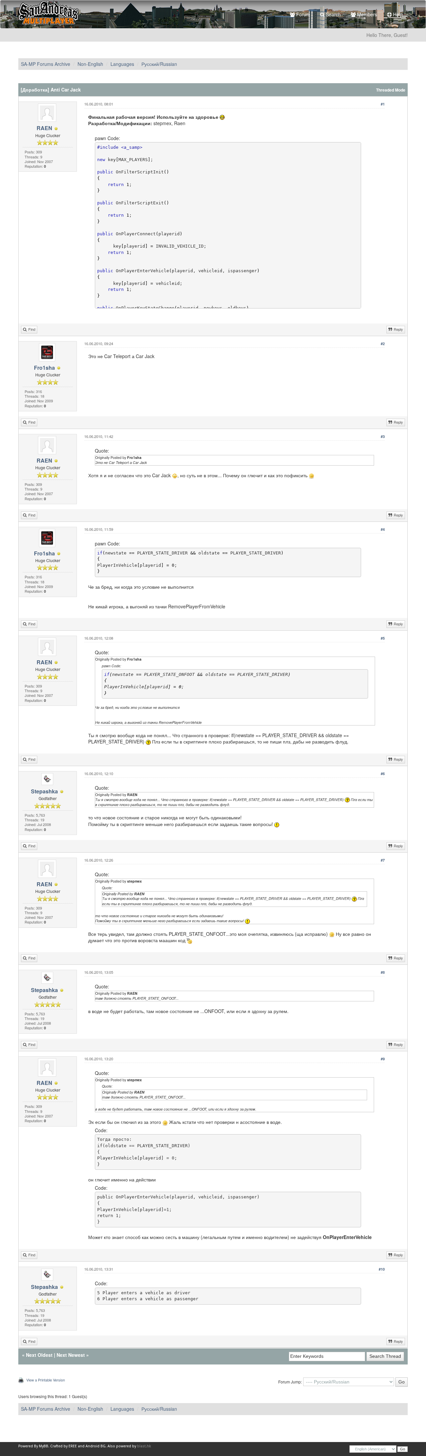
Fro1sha (44, 367)
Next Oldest (39, 1355)
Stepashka (44, 791)
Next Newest (71, 1355)
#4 (383, 529)
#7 (383, 860)
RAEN (44, 128)
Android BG (96, 1446)
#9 (383, 1058)
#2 (383, 343)
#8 (383, 972)
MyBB (43, 1446)
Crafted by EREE (63, 1446)
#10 (382, 1269)
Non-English (90, 64)
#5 (383, 638)
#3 (383, 436)
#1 (383, 104)
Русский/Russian (159, 64)
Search (332, 14)
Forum (302, 14)
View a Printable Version (45, 1379)
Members (366, 14)
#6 (383, 773)
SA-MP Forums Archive (45, 64)
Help (397, 14)
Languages (122, 64)
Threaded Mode (390, 90)
